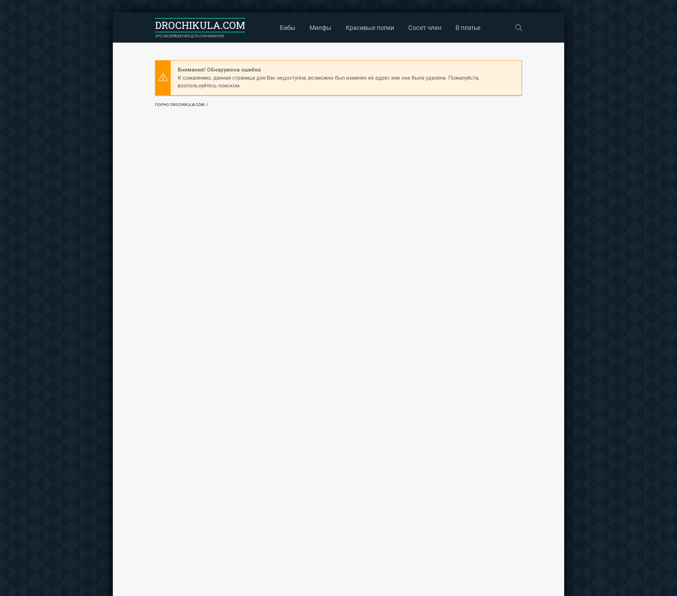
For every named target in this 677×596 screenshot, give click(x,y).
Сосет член (424, 27)
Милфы (320, 27)
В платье (468, 27)
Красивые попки (370, 27)
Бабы (287, 27)
